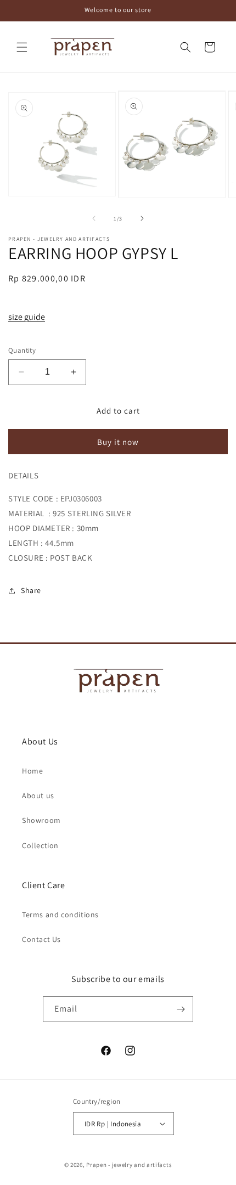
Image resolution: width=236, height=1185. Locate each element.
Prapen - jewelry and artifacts (129, 1165)
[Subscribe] (180, 1009)
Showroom (41, 820)
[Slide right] (142, 218)
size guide (26, 317)
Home (32, 771)
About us (38, 795)
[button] (22, 47)
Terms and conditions (60, 914)
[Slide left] (94, 218)
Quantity (22, 350)
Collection (40, 845)
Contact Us (41, 939)
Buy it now (118, 442)
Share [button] (31, 590)
